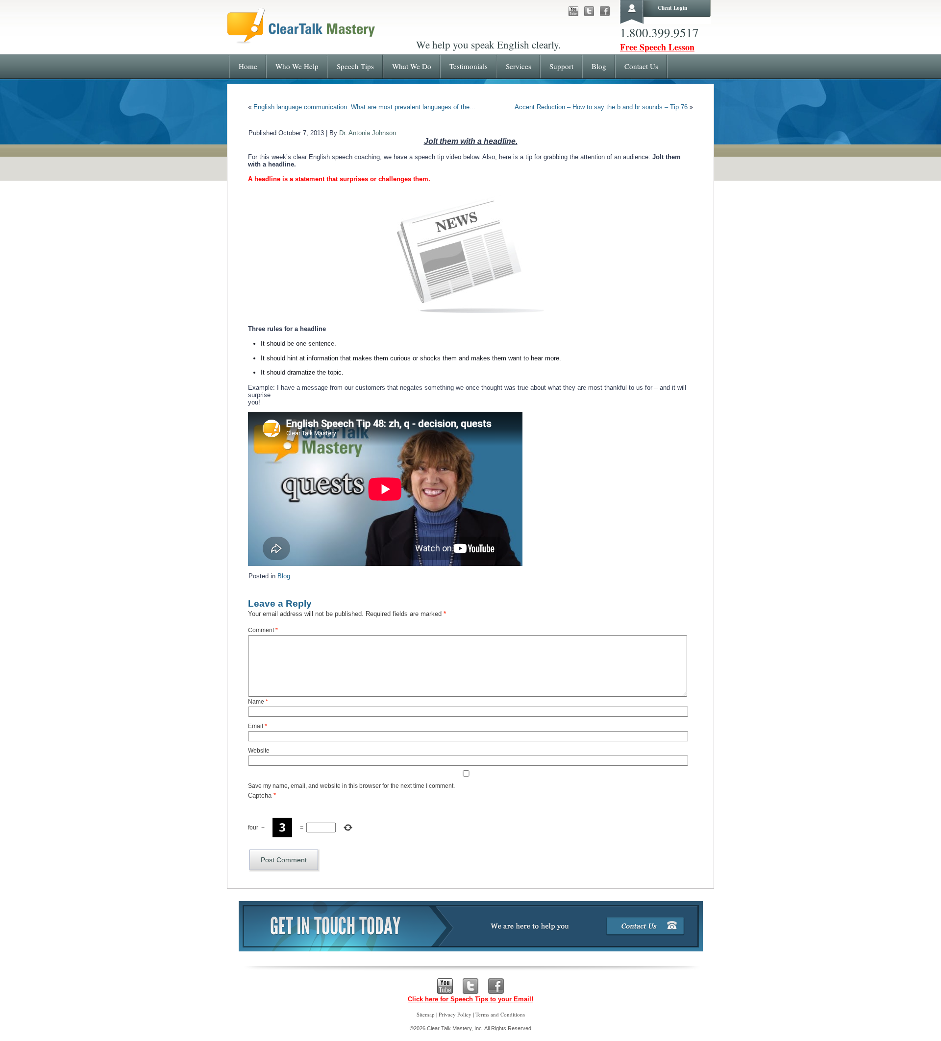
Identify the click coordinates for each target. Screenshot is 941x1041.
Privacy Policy (455, 1014)
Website (259, 750)
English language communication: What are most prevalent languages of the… (364, 107)
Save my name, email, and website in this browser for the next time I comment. (351, 785)
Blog (283, 576)
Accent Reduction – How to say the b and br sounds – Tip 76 (601, 107)
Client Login (672, 8)
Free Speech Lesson (657, 47)
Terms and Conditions (500, 1014)
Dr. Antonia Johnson (367, 133)
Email (257, 726)
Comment (263, 630)
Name (258, 701)
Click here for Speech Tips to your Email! (470, 999)
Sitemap (426, 1014)
